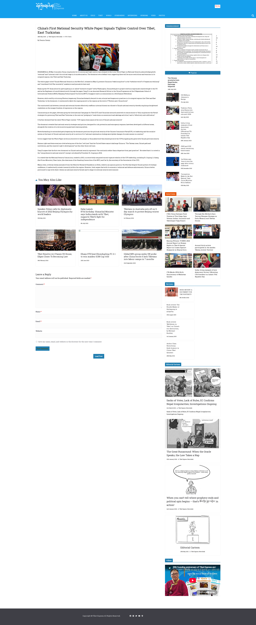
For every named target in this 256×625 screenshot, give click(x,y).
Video (153, 15)
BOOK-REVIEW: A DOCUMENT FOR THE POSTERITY (186, 292)
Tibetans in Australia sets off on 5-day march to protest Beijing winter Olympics (141, 212)
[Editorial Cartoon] (192, 529)
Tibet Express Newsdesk (55, 36)
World (108, 15)
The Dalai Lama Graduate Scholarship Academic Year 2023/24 (189, 36)
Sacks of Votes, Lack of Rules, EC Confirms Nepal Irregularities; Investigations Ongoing (191, 402)
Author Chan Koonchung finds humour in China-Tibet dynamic (173, 348)
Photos (162, 15)
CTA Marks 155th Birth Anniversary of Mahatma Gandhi (176, 274)
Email (39, 321)
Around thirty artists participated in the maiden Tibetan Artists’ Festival (205, 247)
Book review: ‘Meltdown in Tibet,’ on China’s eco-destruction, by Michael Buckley (173, 327)
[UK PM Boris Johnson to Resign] (172, 97)
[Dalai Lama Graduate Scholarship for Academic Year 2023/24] (190, 59)
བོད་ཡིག (217, 6)
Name (39, 312)
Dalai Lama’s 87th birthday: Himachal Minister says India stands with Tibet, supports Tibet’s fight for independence (97, 214)
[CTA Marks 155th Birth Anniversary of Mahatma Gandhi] (178, 260)
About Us (84, 15)
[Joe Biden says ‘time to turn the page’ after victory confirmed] (172, 161)
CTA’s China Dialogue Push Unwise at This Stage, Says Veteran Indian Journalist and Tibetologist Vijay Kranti (178, 217)
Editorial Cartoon (190, 547)
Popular (194, 73)
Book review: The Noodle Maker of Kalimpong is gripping (173, 308)
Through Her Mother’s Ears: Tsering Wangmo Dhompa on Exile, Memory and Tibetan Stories (206, 217)
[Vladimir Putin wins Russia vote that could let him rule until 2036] (172, 110)
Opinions (144, 15)
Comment (40, 284)
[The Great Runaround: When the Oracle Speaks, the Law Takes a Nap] (192, 433)
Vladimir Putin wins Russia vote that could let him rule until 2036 (187, 111)
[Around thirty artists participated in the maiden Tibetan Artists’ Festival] (206, 231)
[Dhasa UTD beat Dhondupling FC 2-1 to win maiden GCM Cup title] (99, 231)
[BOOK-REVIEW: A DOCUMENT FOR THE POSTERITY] (171, 294)
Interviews (132, 15)
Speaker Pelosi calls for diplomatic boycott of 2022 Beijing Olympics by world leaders (55, 212)
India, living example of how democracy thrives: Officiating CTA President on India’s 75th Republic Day (186, 130)
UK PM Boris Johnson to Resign (185, 97)
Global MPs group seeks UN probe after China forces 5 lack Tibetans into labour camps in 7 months (140, 256)
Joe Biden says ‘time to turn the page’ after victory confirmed (187, 162)
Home (74, 15)
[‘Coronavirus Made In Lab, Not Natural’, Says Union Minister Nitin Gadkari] (172, 176)
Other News (119, 15)
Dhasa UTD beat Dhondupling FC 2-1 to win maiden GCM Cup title (98, 255)
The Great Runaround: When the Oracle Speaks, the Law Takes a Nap (189, 453)
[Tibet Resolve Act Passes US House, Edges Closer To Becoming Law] (56, 231)
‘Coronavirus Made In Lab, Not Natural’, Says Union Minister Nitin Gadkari (187, 178)
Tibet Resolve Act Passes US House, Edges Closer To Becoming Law (55, 255)
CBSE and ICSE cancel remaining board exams (187, 148)
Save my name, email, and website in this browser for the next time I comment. (70, 342)
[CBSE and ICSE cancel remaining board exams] (172, 148)
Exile (93, 15)
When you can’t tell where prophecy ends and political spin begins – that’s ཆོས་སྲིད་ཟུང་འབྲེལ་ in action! (192, 501)
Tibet (100, 15)
